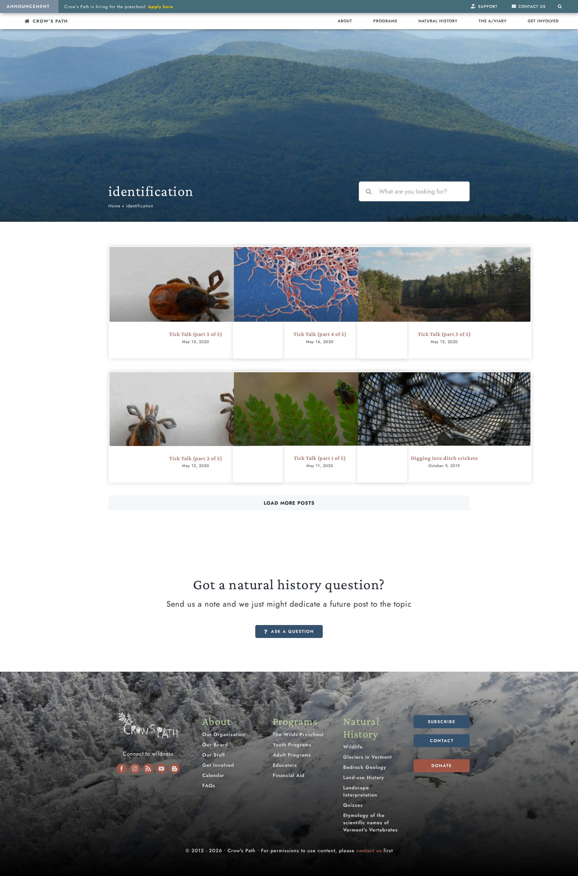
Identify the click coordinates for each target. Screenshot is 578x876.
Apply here (160, 7)
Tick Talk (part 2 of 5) (195, 458)
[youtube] (161, 768)
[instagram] (135, 768)
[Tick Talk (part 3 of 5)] (444, 304)
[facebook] (122, 768)
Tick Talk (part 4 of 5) (320, 334)
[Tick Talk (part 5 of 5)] (196, 304)
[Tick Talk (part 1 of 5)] (320, 429)
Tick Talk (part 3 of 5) (444, 334)
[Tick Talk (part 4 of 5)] (320, 305)
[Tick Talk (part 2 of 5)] (196, 429)
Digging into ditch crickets (444, 458)
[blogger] (174, 768)
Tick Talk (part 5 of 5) (195, 334)
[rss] (148, 768)
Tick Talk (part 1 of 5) (320, 458)
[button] (560, 6)
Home (114, 206)
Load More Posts (289, 503)
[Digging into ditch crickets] (444, 429)
